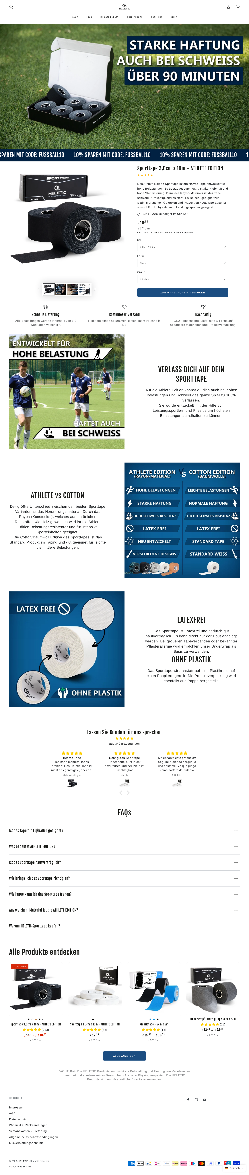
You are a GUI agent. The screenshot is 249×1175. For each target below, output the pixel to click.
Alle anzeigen (124, 1056)
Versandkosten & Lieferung (28, 1131)
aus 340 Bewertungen (124, 743)
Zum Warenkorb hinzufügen (182, 292)
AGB (12, 1113)
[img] (124, 738)
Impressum (16, 1107)
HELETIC (23, 1161)
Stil (139, 239)
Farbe (141, 255)
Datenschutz (18, 1119)
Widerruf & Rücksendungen (28, 1125)
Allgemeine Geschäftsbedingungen (33, 1137)
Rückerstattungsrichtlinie (26, 1142)
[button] (11, 7)
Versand (154, 232)
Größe (141, 272)
